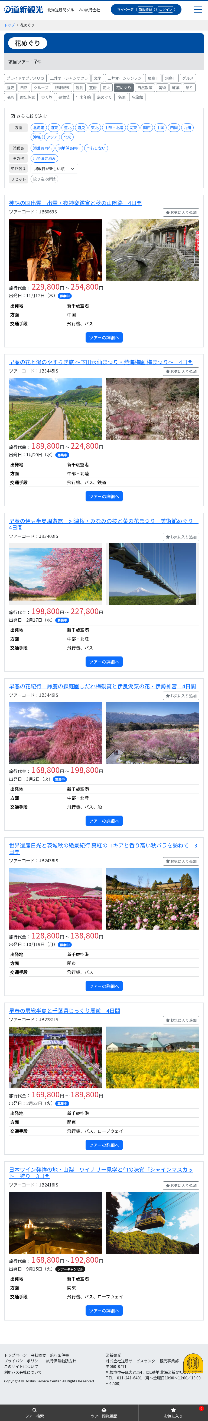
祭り (189, 87)
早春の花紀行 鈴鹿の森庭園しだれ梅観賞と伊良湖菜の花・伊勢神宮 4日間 (102, 686)
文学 (98, 78)
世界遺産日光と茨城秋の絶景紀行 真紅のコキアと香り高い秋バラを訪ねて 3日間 (103, 848)
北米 (67, 137)
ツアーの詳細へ (104, 337)
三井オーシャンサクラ (69, 78)
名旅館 (137, 97)
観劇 (79, 87)
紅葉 (176, 87)
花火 (106, 87)
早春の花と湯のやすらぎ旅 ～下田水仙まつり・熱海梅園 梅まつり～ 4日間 (101, 362)
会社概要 (38, 1355)
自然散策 (144, 87)
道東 (54, 127)
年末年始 (83, 97)
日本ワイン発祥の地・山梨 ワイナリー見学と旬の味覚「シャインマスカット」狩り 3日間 (101, 1172)
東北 (95, 127)
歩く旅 (47, 97)
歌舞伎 (64, 97)
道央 (81, 127)
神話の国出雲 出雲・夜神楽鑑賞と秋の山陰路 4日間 (75, 203)
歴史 (10, 87)
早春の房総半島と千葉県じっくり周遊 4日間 (64, 1010)
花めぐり (123, 87)
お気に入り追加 (183, 212)
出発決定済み (44, 158)
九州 (187, 127)
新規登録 (145, 9)
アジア (52, 137)
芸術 (93, 87)
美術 (162, 87)
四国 (174, 127)
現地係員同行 (69, 148)
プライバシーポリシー (23, 1360)
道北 (68, 127)
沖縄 (37, 137)
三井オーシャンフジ (125, 78)
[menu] (198, 9)
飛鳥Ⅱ (170, 78)
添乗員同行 (42, 148)
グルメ (188, 78)
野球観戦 (62, 87)
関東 (133, 127)
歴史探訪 (27, 97)
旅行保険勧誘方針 (61, 1360)
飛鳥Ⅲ (153, 78)
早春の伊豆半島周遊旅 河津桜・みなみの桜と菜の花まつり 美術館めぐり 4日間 (104, 524)
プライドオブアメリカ (25, 78)
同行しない (96, 148)
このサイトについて (21, 1366)
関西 (147, 127)
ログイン (165, 9)
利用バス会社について (23, 1372)
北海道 (38, 127)
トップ (9, 25)
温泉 (10, 97)
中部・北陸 (114, 127)
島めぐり (104, 97)
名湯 (122, 97)
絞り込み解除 (44, 179)
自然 (24, 87)
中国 (160, 127)
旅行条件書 (59, 1355)
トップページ (15, 1355)
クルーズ (41, 87)
